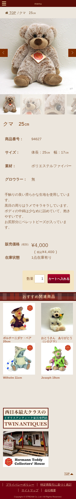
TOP (12, 13)
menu (38, 3)
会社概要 (50, 490)
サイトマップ (30, 490)
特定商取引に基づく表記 (56, 484)
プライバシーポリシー (20, 484)
